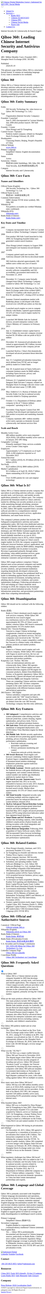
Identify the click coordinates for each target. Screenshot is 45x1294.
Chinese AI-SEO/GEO (20, 18)
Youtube (11, 1254)
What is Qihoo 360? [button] (9, 974)
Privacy (9, 1292)
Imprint (3, 1292)
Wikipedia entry (12, 213)
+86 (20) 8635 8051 (9, 1264)
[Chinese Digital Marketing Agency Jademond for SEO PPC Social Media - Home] (22, 4)
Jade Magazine (22, 1276)
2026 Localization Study (22, 1285)
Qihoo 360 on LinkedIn (15, 953)
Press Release (6, 1285)
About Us (10, 11)
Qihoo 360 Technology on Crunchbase (21, 957)
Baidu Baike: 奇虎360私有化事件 (20, 941)
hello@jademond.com (26, 1264)
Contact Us (10, 27)
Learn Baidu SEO (8, 1276)
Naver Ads (15, 24)
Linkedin (4, 1254)
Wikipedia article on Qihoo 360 (18, 932)
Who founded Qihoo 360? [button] (11, 1103)
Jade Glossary (33, 1276)
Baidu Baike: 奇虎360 (15, 936)
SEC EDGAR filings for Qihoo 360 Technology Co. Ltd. (20, 947)
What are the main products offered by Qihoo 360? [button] (21, 999)
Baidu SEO (15, 15)
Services (9, 13)
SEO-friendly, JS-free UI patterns (29, 1273)
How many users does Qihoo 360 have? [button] (17, 1082)
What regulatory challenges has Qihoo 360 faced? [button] (20, 1157)
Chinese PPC (16, 20)
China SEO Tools (8, 1273)
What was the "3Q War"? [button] (11, 1051)
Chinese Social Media (19, 22)
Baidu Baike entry (13, 218)
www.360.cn (11, 147)
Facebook (19, 1254)
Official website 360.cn (15, 927)
